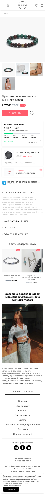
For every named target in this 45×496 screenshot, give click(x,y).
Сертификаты (22, 415)
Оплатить (32, 142)
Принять (11, 489)
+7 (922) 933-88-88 (22, 461)
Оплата (22, 420)
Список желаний (22, 434)
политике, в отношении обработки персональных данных (16, 484)
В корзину (15, 113)
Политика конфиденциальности (22, 424)
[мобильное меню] (3, 5)
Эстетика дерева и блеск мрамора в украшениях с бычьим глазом (22, 296)
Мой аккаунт (23, 406)
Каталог (22, 410)
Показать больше (22, 391)
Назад (6, 13)
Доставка (22, 429)
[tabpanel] (11, 265)
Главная (22, 401)
